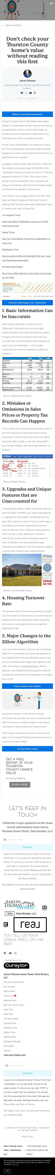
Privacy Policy (9, 1032)
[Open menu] (51, 4)
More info (15, 1164)
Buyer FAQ (8, 1009)
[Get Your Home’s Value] (45, 762)
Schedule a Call (10, 1028)
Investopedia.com (29, 666)
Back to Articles (13, 25)
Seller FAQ (8, 1014)
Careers (7, 1050)
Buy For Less (9, 986)
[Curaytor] (16, 968)
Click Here (20, 785)
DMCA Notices (10, 1037)
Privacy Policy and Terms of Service (19, 1104)
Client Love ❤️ (10, 996)
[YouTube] (10, 953)
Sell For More (9, 991)
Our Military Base (11, 1018)
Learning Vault (10, 1023)
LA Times (6, 164)
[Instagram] (15, 953)
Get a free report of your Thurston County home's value (19, 766)
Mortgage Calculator (12, 1041)
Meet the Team (10, 1000)
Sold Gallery (9, 1046)
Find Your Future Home (14, 982)
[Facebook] (5, 953)
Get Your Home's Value (14, 1005)
